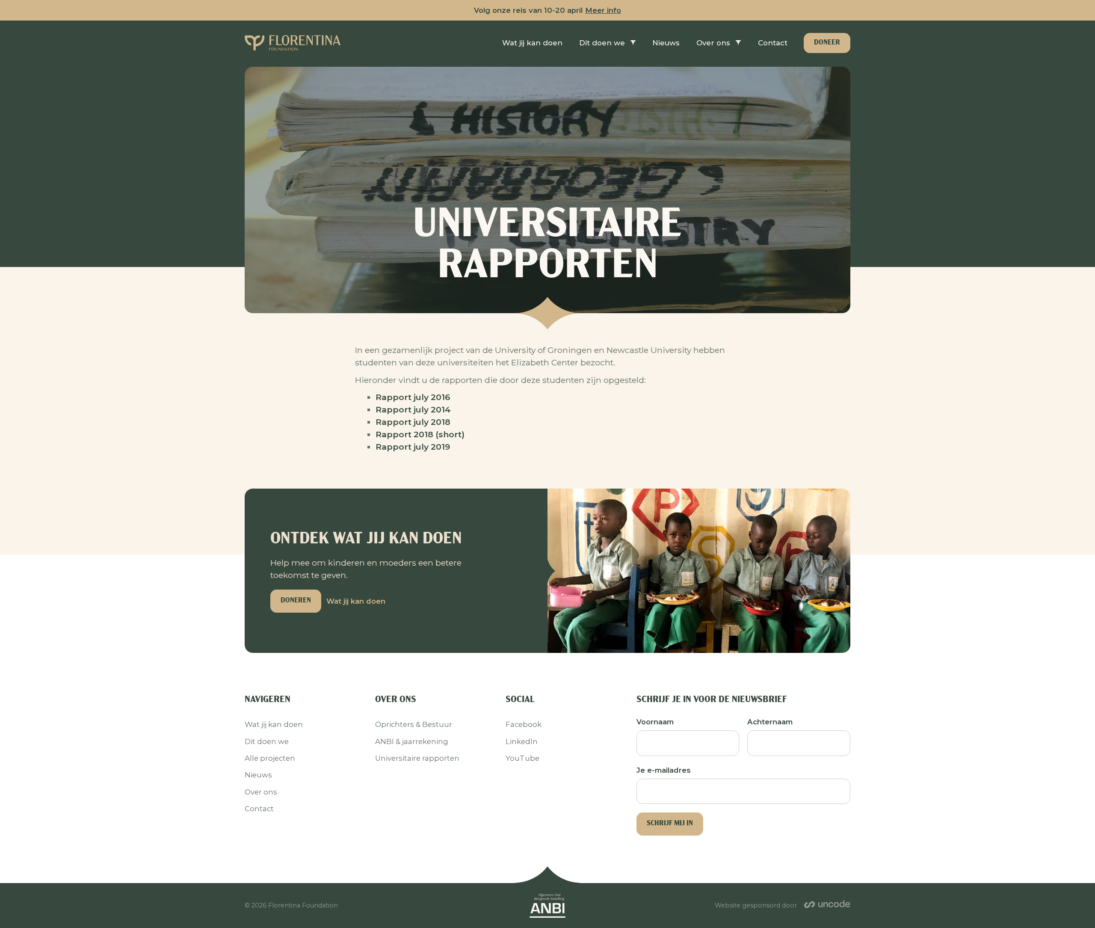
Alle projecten (270, 758)
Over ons (713, 43)
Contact (259, 808)
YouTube (522, 758)
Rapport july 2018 (413, 422)
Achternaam (770, 721)
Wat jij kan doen (355, 601)
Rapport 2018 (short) (420, 434)
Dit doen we (602, 43)
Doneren (296, 600)
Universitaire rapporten (417, 758)
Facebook (524, 724)
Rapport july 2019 (413, 447)
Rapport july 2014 (413, 409)
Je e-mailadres (663, 770)
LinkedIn (522, 741)
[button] (607, 43)
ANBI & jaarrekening (411, 741)
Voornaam (655, 721)
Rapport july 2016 (413, 397)
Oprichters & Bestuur (413, 724)
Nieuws (258, 775)
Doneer (827, 42)
